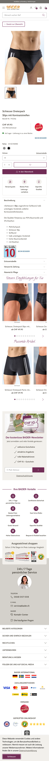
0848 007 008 (21, 597)
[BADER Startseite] (13, 8)
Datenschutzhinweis (24, 476)
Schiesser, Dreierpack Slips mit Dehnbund (17, 326)
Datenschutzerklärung (28, 750)
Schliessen (11, 756)
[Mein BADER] (31, 8)
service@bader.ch (21, 606)
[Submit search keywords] (43, 15)
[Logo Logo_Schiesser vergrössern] (41, 138)
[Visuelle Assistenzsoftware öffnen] (26, 733)
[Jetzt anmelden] (38, 469)
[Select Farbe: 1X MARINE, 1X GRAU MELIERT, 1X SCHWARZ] (4, 148)
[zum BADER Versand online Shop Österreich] (27, 676)
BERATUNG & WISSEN (11, 657)
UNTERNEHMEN (9, 650)
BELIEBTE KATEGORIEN (12, 628)
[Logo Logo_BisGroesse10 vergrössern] (10, 251)
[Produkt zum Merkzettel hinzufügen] (30, 164)
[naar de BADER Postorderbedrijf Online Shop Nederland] (34, 676)
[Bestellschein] (40, 8)
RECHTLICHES (8, 643)
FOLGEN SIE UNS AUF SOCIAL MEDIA (18, 664)
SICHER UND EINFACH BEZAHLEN (16, 636)
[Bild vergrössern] (39, 80)
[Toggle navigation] (3, 8)
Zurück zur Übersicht (14, 24)
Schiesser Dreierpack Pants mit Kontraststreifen (17, 390)
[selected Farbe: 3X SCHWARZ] (9, 148)
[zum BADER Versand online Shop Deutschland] (15, 676)
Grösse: (5, 153)
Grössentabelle (41, 153)
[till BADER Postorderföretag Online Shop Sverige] (21, 676)
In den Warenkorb (26, 172)
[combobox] (24, 15)
